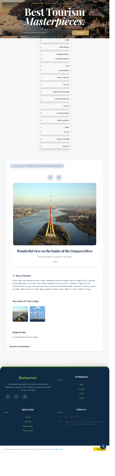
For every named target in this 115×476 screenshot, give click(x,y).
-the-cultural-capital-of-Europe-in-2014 (52, 283)
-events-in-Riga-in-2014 (77, 280)
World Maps (28, 426)
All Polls (28, 422)
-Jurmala (35, 286)
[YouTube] (78, 417)
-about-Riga (63, 289)
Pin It (55, 262)
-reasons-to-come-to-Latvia (84, 286)
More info (59, 449)
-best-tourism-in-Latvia (29, 289)
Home (27, 417)
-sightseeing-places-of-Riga (56, 280)
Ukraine (81, 389)
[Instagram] (24, 396)
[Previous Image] (50, 177)
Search (80, 33)
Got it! (99, 449)
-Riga (20, 280)
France (81, 398)
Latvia (14, 280)
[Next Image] (59, 177)
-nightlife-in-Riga (75, 283)
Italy (81, 384)
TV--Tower (73, 289)
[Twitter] (16, 396)
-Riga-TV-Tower (84, 289)
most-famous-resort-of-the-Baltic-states (55, 286)
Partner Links (27, 431)
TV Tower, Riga (17, 166)
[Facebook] (7, 396)
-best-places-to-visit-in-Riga (33, 280)
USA (81, 393)
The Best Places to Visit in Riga (24, 337)
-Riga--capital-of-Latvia (48, 289)
